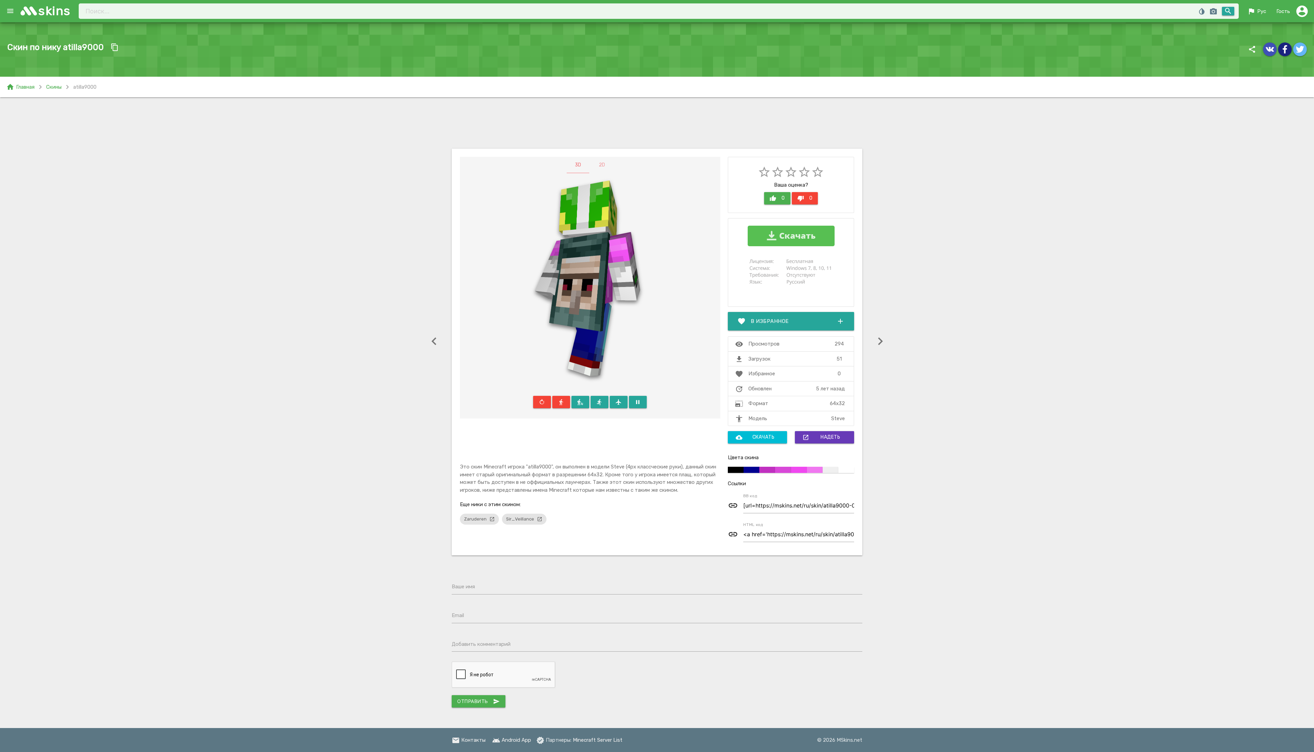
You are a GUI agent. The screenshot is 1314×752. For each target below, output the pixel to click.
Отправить (478, 701)
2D (602, 165)
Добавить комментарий (481, 644)
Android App (511, 740)
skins (54, 10)
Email (458, 615)
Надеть (821, 437)
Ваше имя (463, 587)
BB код (750, 495)
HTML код (753, 524)
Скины (54, 87)
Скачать (755, 437)
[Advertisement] (657, 123)
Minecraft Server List (597, 740)
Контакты (469, 740)
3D (578, 165)
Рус (1256, 11)
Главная (20, 87)
